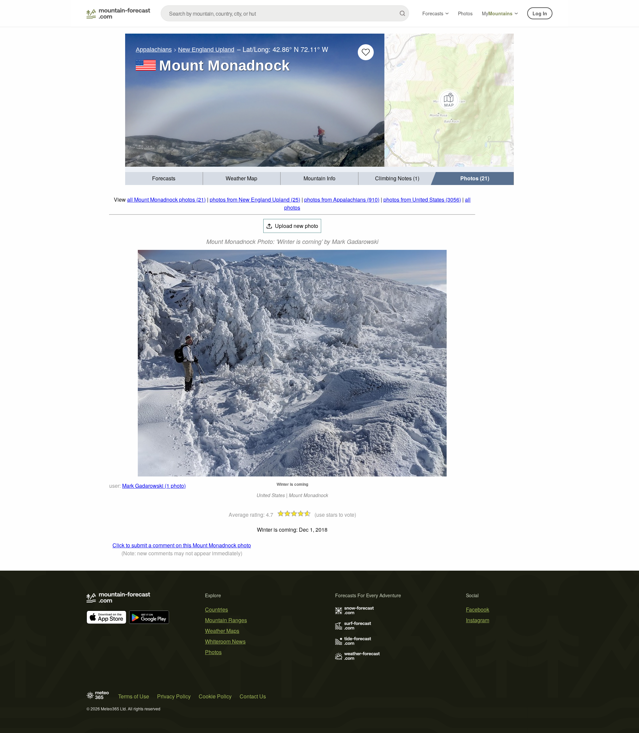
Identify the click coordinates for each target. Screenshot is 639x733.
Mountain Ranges (226, 620)
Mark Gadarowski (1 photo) (154, 485)
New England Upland (206, 49)
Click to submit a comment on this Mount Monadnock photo (181, 545)
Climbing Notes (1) (397, 178)
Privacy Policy (174, 696)
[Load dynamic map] (449, 100)
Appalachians (154, 49)
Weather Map (241, 178)
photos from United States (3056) (422, 199)
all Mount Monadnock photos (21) (166, 199)
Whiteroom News (225, 641)
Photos (465, 13)
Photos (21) (474, 178)
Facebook (477, 609)
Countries (216, 609)
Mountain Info (319, 178)
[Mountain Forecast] (118, 13)
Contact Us (253, 696)
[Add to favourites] (366, 52)
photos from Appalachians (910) (341, 199)
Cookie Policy (215, 696)
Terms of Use (133, 696)
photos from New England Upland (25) (255, 199)
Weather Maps (222, 631)
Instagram (477, 620)
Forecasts (432, 13)
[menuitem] (164, 178)
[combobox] (285, 13)
